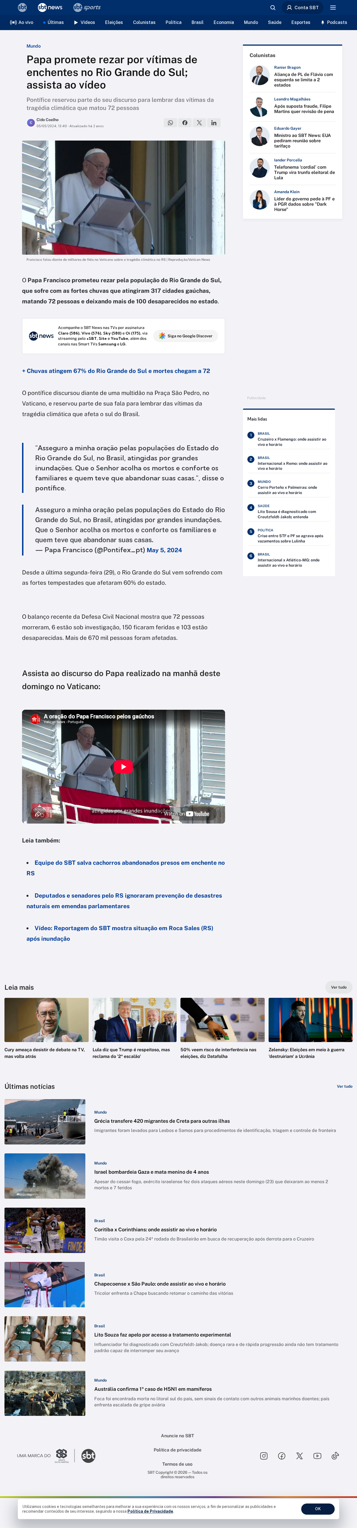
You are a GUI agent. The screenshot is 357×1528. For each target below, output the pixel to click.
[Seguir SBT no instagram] (263, 1455)
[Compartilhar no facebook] (185, 122)
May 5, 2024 (164, 550)
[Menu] (333, 7)
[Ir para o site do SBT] (88, 1456)
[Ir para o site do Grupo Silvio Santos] (46, 1456)
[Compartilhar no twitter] (199, 122)
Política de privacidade (177, 1450)
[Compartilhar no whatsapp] (170, 122)
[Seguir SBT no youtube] (317, 1455)
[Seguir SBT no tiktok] (335, 1455)
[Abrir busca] (272, 7)
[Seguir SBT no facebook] (281, 1455)
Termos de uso (177, 1464)
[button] (46, 1037)
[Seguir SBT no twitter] (299, 1455)
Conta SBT (307, 7)
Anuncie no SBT (177, 1435)
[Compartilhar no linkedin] (214, 122)
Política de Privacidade (150, 1511)
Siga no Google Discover (190, 336)
